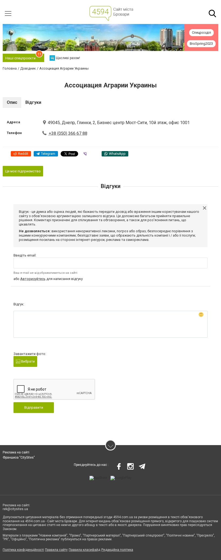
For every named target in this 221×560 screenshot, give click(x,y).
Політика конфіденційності (23, 550)
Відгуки (33, 102)
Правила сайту (56, 550)
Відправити (33, 407)
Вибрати (27, 361)
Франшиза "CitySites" (19, 457)
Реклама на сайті (16, 452)
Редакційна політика (117, 550)
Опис (12, 102)
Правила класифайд (84, 550)
